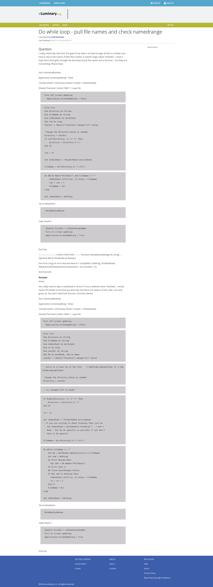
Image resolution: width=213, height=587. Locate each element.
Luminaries (44, 3)
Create (78, 568)
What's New (59, 3)
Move (65, 25)
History (55, 25)
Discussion (44, 25)
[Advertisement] (121, 14)
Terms (146, 568)
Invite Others (80, 564)
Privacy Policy (150, 573)
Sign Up (170, 3)
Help (146, 564)
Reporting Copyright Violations (157, 577)
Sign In (156, 3)
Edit (172, 25)
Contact (112, 568)
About (112, 564)
